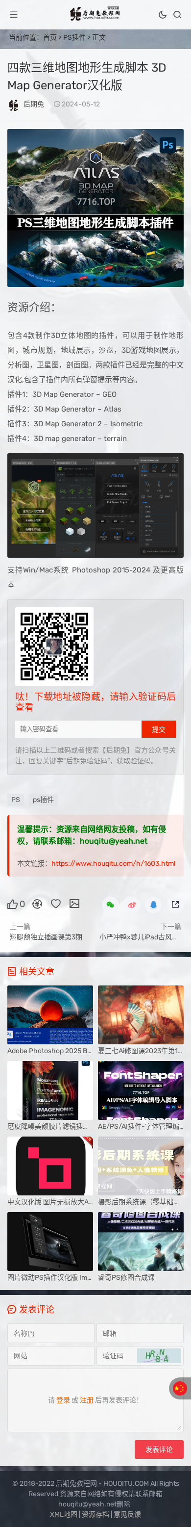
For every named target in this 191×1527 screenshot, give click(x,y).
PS (15, 800)
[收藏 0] (56, 903)
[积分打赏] (37, 903)
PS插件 (74, 37)
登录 (63, 1400)
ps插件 (43, 800)
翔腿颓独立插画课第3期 (46, 937)
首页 (50, 37)
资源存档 (95, 1514)
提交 (159, 729)
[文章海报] (74, 903)
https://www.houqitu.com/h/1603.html (113, 863)
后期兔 (34, 104)
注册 (87, 1400)
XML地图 (63, 1514)
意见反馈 (127, 1514)
